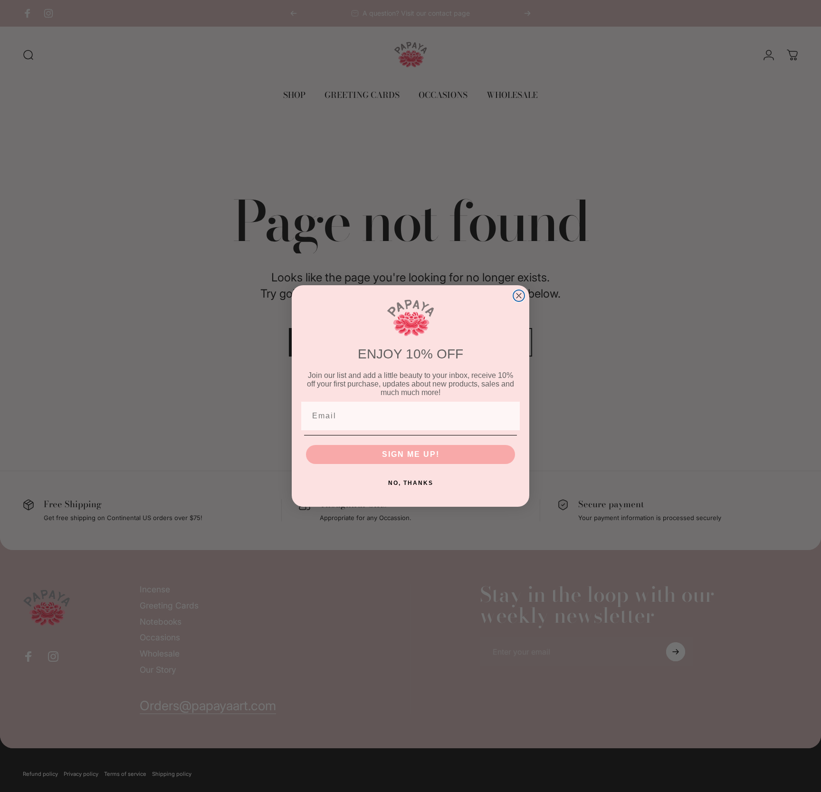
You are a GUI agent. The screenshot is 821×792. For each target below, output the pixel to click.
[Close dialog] (519, 295)
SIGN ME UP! (410, 454)
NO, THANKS (410, 483)
